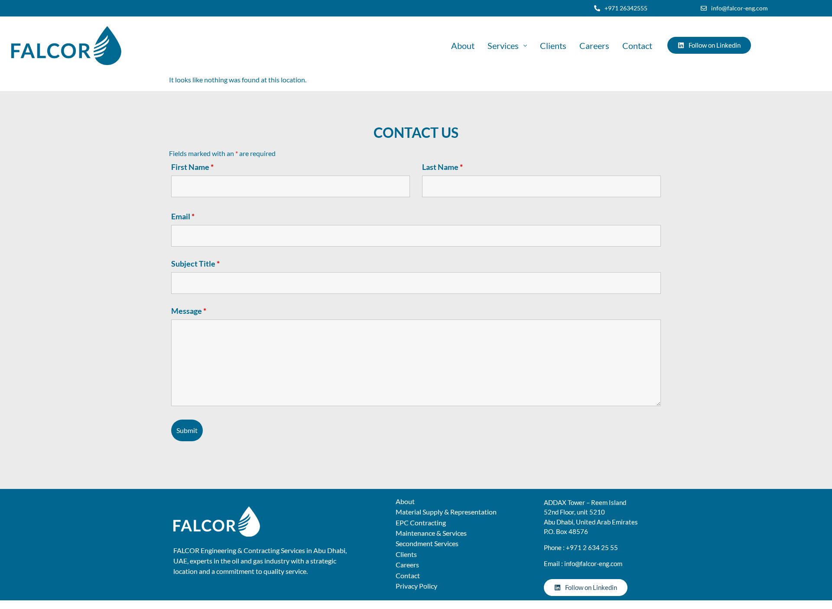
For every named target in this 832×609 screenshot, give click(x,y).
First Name (192, 167)
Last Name (442, 167)
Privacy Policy (416, 586)
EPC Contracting (421, 522)
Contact (637, 45)
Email (183, 216)
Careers (594, 45)
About (462, 45)
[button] (507, 45)
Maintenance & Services (431, 533)
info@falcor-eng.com (593, 563)
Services (503, 45)
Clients (553, 45)
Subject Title (195, 263)
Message (188, 310)
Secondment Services (427, 543)
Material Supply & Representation (446, 512)
